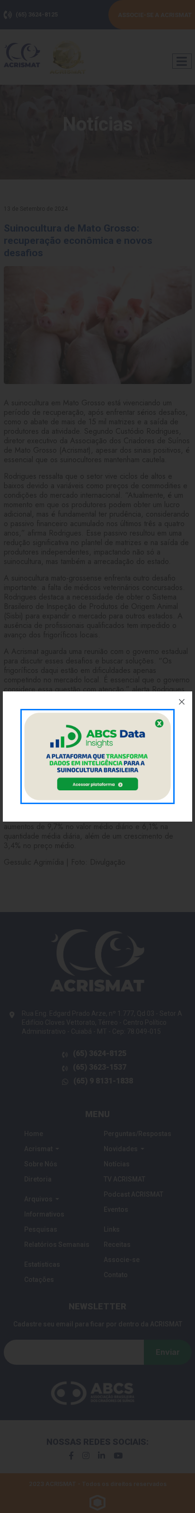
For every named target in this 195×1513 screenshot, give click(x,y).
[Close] (181, 701)
